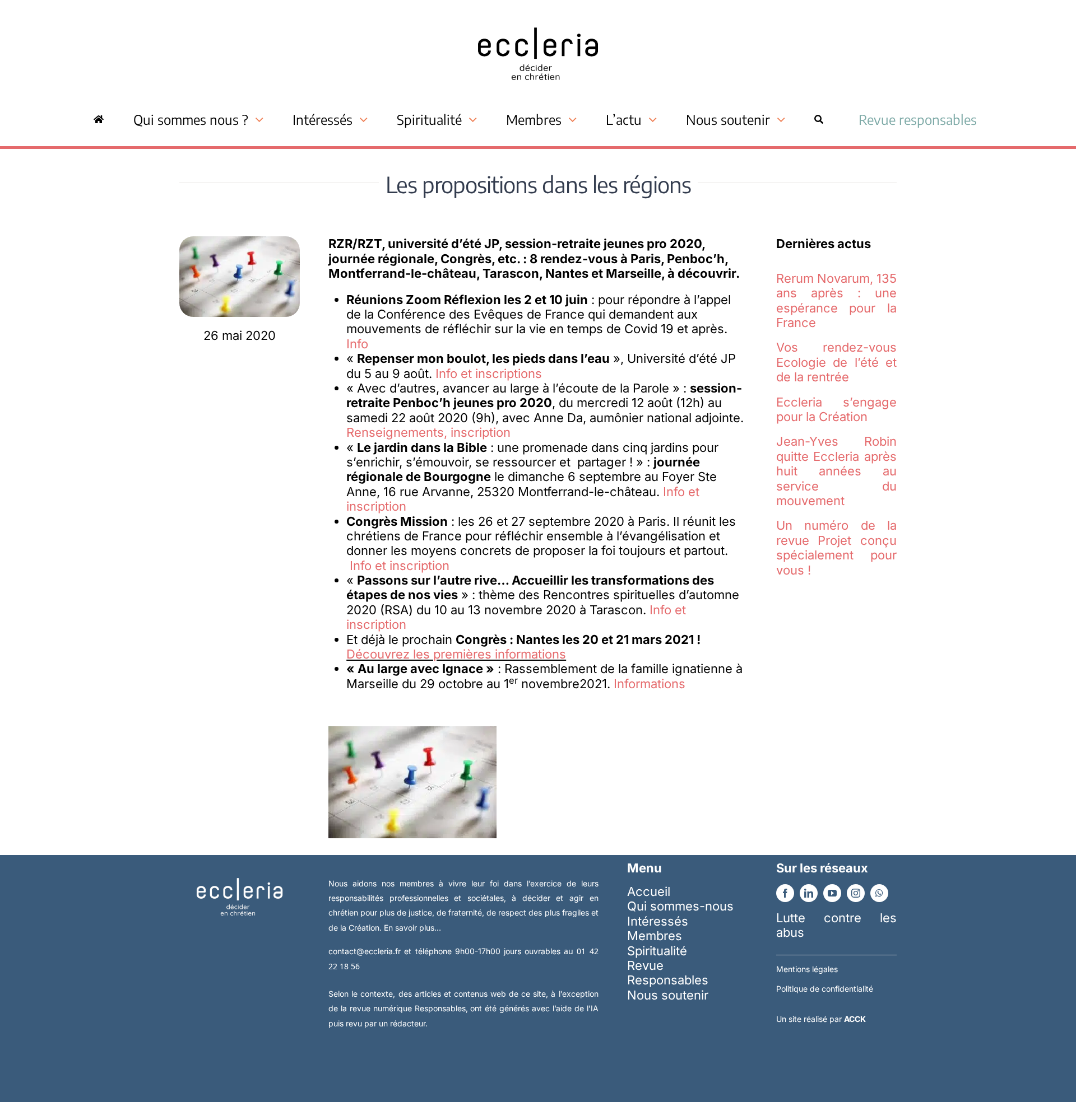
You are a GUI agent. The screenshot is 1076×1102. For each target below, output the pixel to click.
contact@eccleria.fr (366, 951)
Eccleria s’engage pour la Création (836, 409)
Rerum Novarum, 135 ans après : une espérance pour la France (836, 300)
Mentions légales (807, 969)
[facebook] (785, 893)
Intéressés (657, 921)
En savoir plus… (412, 927)
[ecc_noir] (538, 17)
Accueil (648, 891)
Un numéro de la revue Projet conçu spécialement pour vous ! (836, 547)
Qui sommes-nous (680, 906)
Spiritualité (657, 951)
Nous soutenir (667, 995)
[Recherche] (818, 119)
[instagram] (856, 893)
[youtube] (832, 893)
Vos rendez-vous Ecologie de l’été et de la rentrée (836, 362)
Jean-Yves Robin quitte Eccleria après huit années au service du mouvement (836, 471)
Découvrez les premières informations (456, 654)
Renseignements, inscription (428, 432)
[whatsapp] (879, 893)
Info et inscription (399, 565)
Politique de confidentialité (824, 988)
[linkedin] (809, 893)
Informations (649, 683)
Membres (654, 935)
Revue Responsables (667, 972)
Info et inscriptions (488, 373)
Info (357, 344)
